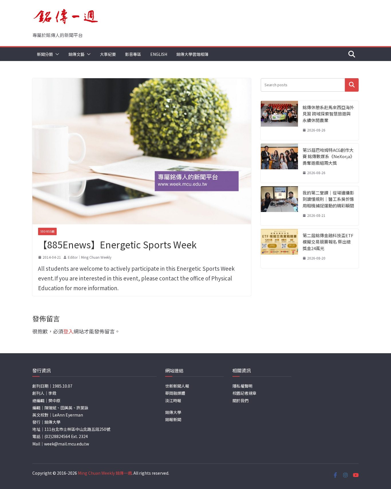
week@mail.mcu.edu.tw (66, 444)
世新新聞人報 (177, 386)
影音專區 (133, 54)
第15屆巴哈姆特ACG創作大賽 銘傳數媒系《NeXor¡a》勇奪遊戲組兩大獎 (328, 156)
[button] (56, 54)
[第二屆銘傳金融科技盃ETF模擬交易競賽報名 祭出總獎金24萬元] (279, 248)
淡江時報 (173, 400)
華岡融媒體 (175, 393)
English (158, 54)
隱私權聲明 (242, 386)
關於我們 (240, 400)
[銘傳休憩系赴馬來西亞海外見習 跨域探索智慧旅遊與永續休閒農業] (279, 120)
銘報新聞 (173, 419)
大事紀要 (108, 54)
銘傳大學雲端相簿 (192, 54)
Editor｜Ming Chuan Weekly (89, 257)
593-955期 (47, 231)
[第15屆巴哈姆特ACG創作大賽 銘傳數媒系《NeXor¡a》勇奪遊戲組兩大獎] (279, 163)
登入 (68, 331)
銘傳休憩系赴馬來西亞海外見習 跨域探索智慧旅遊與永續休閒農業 (328, 113)
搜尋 (352, 85)
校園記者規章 (244, 393)
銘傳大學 (173, 412)
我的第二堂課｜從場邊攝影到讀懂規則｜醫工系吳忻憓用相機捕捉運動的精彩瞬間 (328, 199)
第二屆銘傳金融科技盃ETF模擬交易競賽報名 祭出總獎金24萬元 (328, 241)
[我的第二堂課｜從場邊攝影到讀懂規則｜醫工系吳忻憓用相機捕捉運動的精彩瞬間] (279, 205)
